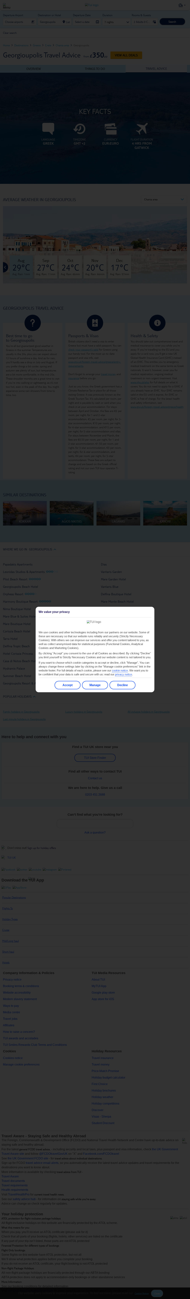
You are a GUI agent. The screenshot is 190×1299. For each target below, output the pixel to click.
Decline (122, 685)
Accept (68, 685)
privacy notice (123, 674)
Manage (95, 685)
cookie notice (120, 670)
